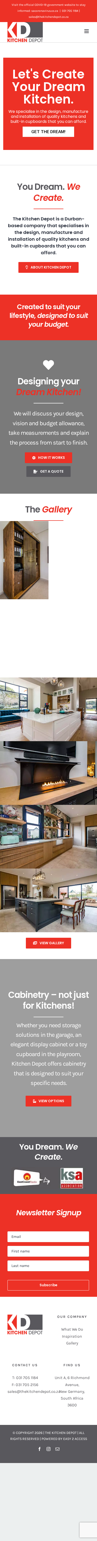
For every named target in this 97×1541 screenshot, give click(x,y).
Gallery (72, 1343)
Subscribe (48, 1285)
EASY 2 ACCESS (75, 1439)
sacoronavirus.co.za (44, 11)
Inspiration (72, 1336)
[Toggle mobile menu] (87, 31)
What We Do (72, 1329)
